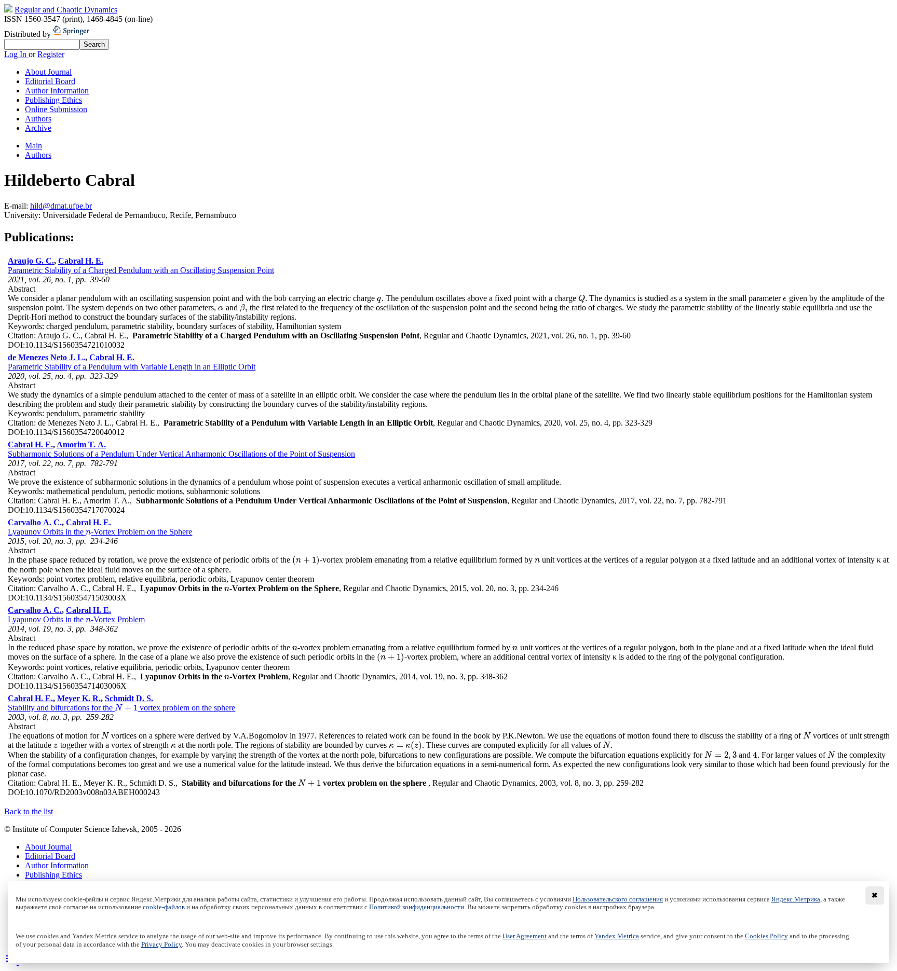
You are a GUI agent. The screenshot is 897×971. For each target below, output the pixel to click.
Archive (38, 128)
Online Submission (56, 109)
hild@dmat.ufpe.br (61, 205)
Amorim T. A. (81, 444)
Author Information (57, 90)
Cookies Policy (766, 936)
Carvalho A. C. (35, 522)
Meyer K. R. (79, 698)
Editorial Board (50, 81)
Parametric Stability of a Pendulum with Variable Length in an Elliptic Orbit (131, 366)
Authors (38, 118)
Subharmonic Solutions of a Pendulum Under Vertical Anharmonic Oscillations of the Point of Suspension (181, 453)
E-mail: (17, 205)
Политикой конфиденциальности (416, 907)
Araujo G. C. (31, 260)
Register (50, 54)
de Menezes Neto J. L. (46, 357)
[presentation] (379, 298)
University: (23, 215)
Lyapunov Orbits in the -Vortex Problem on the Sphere (100, 531)
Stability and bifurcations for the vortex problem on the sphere (121, 707)
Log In (16, 54)
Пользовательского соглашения (618, 899)
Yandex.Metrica (616, 936)
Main (33, 145)
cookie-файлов (164, 907)
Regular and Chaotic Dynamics (66, 9)
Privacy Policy (161, 944)
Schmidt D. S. (129, 698)
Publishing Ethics (53, 99)
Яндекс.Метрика (795, 899)
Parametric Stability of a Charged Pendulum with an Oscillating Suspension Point (141, 270)
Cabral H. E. (80, 260)
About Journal (48, 71)
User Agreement (524, 936)
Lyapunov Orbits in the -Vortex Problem (76, 619)
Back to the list (28, 811)
